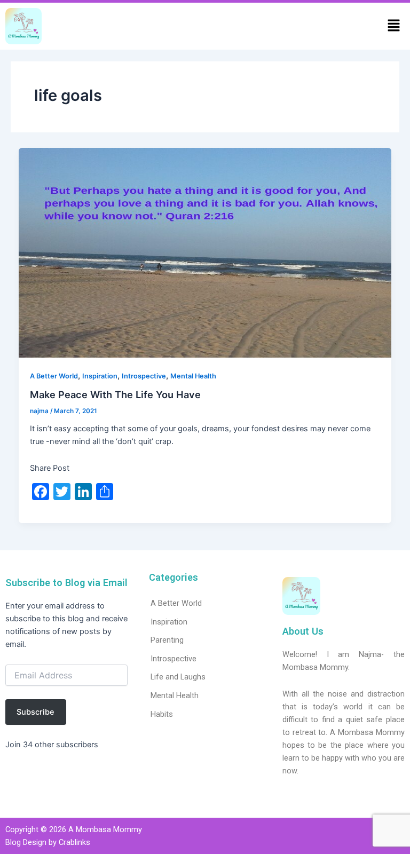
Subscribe (35, 712)
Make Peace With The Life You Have (115, 394)
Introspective (144, 376)
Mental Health (193, 376)
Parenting (167, 640)
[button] (394, 26)
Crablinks (74, 842)
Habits (162, 714)
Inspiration (99, 376)
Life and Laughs (178, 677)
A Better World (54, 376)
